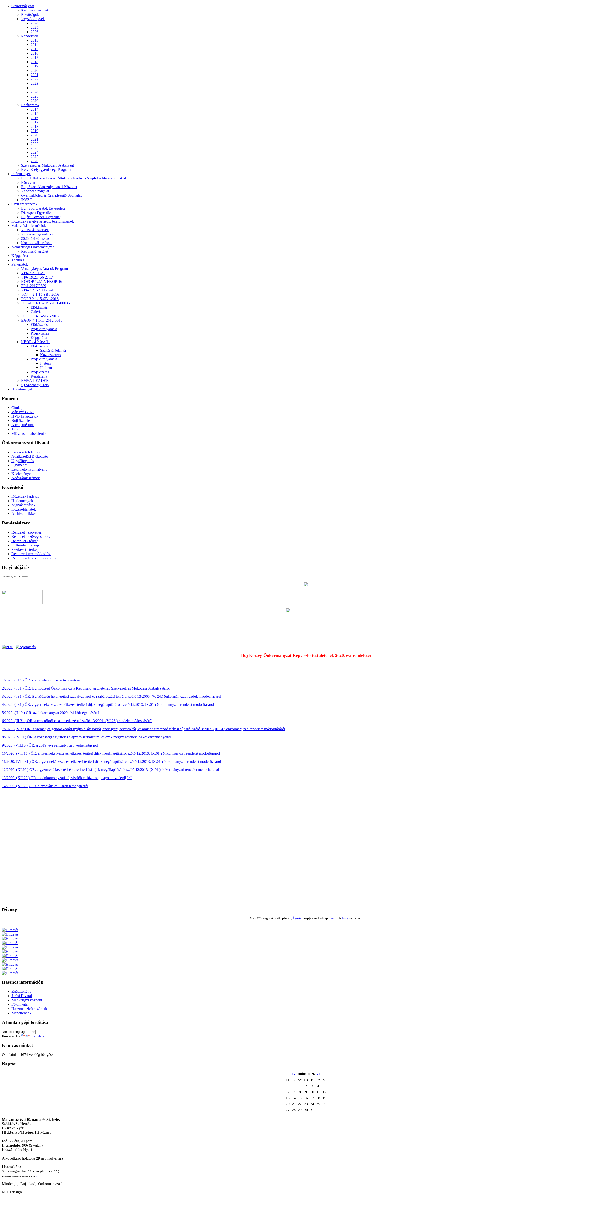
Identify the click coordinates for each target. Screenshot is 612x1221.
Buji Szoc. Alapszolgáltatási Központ (49, 187)
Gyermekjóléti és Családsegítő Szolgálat (51, 195)
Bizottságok (30, 14)
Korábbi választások (36, 243)
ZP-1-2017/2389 (33, 286)
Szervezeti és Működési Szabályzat (47, 165)
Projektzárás (40, 333)
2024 (34, 23)
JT (36, 1177)
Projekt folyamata (44, 329)
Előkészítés (39, 307)
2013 (34, 40)
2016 (34, 53)
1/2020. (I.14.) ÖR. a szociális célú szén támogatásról (42, 680)
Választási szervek (35, 230)
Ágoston (297, 918)
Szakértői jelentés (53, 350)
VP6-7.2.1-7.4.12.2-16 (38, 290)
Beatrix (333, 918)
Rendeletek (29, 36)
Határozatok (30, 105)
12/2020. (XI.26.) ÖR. (19, 770)
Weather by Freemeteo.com (15, 576)
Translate (37, 1036)
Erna (345, 918)
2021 (34, 75)
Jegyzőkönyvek (33, 19)
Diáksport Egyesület (36, 213)
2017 (34, 58)
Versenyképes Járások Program (44, 269)
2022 (34, 79)
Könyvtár (28, 182)
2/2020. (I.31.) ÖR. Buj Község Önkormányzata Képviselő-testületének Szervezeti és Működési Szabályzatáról (86, 688)
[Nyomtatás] (26, 647)
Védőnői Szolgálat (35, 191)
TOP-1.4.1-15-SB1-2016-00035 (45, 303)
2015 (34, 49)
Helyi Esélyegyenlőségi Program (46, 169)
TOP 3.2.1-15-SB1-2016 (40, 299)
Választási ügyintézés (37, 234)
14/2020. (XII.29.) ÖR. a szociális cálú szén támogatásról (45, 786)
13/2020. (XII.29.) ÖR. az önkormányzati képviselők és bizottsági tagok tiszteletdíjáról (67, 778)
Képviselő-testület (34, 10)
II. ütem (46, 368)
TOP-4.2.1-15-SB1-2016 (40, 294)
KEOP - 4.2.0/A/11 (35, 342)
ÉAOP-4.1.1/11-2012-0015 (41, 320)
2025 (34, 27)
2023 (34, 83)
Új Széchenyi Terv (35, 385)
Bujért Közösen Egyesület (40, 217)
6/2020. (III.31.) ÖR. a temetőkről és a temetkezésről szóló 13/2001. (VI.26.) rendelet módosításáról (77, 721)
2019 (34, 66)
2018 (34, 62)
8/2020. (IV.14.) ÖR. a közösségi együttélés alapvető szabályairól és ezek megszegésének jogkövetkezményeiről (86, 737)
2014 (34, 45)
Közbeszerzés (50, 355)
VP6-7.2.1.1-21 (33, 273)
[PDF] (7, 647)
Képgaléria (39, 337)
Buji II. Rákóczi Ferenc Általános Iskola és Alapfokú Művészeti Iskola (74, 178)
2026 (34, 32)
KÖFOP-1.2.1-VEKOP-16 (41, 281)
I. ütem (45, 363)
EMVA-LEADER (35, 381)
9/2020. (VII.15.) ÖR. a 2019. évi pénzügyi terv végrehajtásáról (50, 745)
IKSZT (26, 200)
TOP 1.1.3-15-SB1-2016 (40, 316)
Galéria (36, 312)
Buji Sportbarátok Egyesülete (43, 208)
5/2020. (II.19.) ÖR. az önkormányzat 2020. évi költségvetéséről (50, 713)
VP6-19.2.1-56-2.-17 (37, 277)
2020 (34, 70)
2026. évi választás (35, 238)
